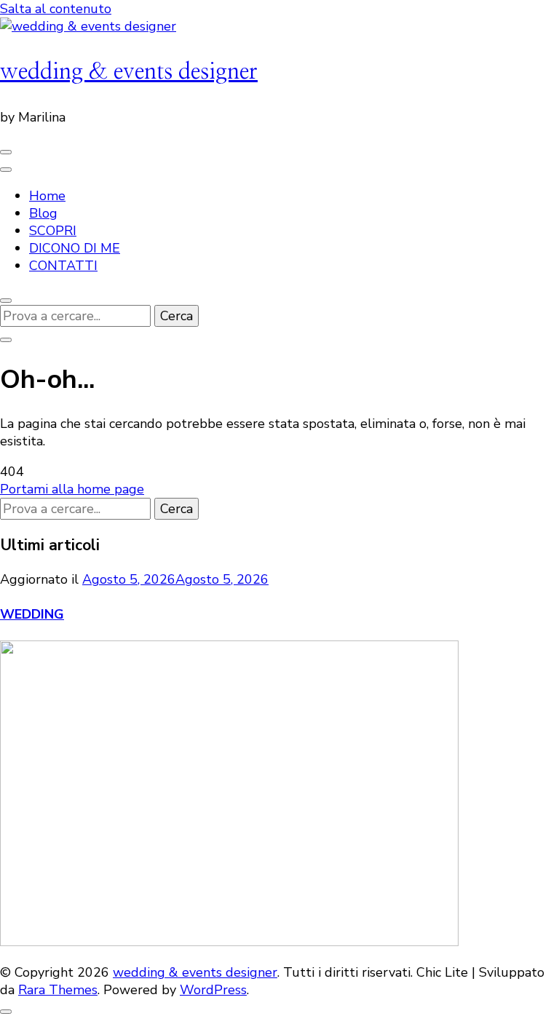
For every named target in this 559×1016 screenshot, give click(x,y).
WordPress (213, 990)
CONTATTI (63, 265)
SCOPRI (52, 230)
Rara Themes (58, 990)
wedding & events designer (129, 71)
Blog (43, 213)
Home (47, 196)
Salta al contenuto (55, 8)
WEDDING (32, 614)
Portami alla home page (72, 489)
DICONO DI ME (74, 248)
